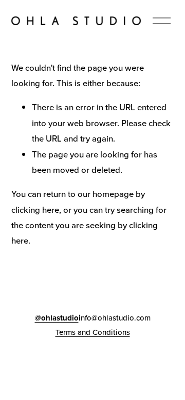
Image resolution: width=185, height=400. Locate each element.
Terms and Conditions (92, 332)
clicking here (35, 210)
